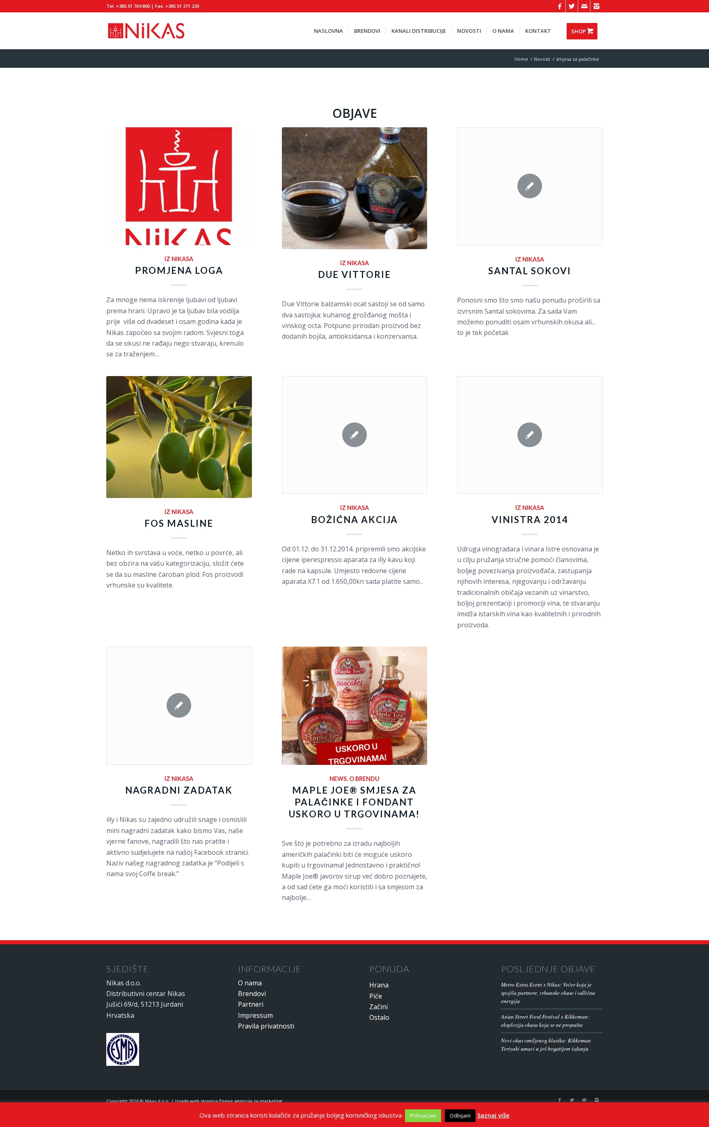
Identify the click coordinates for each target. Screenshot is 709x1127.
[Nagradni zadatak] (179, 706)
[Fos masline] (179, 437)
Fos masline (178, 523)
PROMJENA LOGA (179, 270)
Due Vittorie (354, 274)
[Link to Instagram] (596, 6)
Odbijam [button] (460, 1115)
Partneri (250, 1004)
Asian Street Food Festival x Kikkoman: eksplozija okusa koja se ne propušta (545, 1020)
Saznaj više (493, 1115)
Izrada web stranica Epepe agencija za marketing (228, 1101)
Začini (378, 1006)
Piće (375, 996)
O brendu (364, 778)
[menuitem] (328, 31)
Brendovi (252, 993)
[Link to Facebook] (559, 6)
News (338, 778)
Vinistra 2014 (530, 519)
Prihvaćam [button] (423, 1115)
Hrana (379, 984)
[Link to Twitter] (572, 6)
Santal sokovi (529, 270)
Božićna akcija (354, 519)
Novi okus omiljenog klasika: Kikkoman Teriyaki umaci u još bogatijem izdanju (546, 1044)
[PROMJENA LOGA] (179, 186)
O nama (250, 982)
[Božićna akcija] (355, 435)
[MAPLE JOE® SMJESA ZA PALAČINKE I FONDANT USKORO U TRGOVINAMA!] (355, 705)
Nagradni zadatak (179, 790)
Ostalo (379, 1017)
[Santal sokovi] (530, 186)
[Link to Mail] (584, 6)
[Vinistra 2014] (530, 435)
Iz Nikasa (179, 258)
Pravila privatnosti (266, 1026)
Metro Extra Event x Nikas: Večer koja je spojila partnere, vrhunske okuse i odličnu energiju (548, 992)
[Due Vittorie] (355, 188)
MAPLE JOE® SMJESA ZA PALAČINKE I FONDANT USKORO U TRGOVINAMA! (354, 802)
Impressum (255, 1015)
